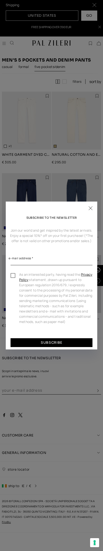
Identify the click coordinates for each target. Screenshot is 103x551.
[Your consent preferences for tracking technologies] (94, 542)
